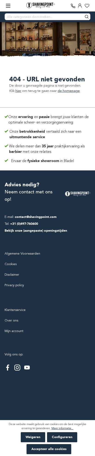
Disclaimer (12, 275)
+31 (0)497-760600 (24, 224)
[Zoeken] (86, 16)
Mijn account (14, 331)
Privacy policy (14, 285)
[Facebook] (8, 367)
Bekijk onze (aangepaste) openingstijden (36, 231)
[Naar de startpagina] (40, 5)
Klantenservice (15, 310)
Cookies (11, 264)
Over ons (11, 320)
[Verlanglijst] (86, 5)
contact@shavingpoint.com (35, 217)
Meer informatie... (62, 428)
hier (18, 91)
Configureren (62, 437)
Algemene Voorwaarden (22, 253)
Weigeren (33, 437)
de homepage (69, 91)
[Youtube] (27, 367)
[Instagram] (17, 367)
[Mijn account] (80, 5)
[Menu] (8, 5)
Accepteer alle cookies (48, 449)
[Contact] (73, 5)
